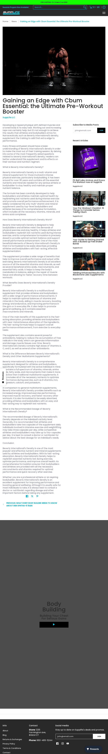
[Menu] (103, 13)
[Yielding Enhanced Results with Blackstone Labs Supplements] (89, 261)
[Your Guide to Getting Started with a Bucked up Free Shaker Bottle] (89, 229)
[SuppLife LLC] (11, 13)
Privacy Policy (9, 743)
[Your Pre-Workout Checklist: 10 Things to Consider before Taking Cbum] (89, 198)
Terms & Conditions (12, 748)
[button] (27, 496)
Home (5, 21)
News (14, 21)
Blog (4, 735)
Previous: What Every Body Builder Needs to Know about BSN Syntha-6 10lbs (31, 504)
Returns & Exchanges (12, 739)
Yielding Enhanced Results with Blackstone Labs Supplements (89, 273)
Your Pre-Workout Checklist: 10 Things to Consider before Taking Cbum (88, 210)
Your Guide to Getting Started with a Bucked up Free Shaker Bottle (88, 241)
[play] (54, 625)
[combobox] (58, 7)
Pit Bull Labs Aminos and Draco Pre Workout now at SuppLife (89, 181)
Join (101, 130)
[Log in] (104, 7)
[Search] (85, 7)
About (5, 730)
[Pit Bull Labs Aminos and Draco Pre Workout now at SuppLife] (89, 161)
